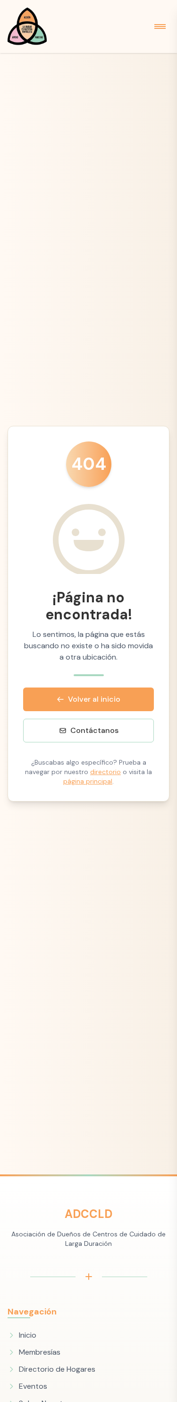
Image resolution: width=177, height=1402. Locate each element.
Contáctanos (94, 730)
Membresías (39, 1352)
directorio (105, 771)
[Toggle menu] (160, 26)
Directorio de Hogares (57, 1369)
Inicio (27, 1335)
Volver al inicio (94, 699)
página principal (87, 781)
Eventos (33, 1386)
